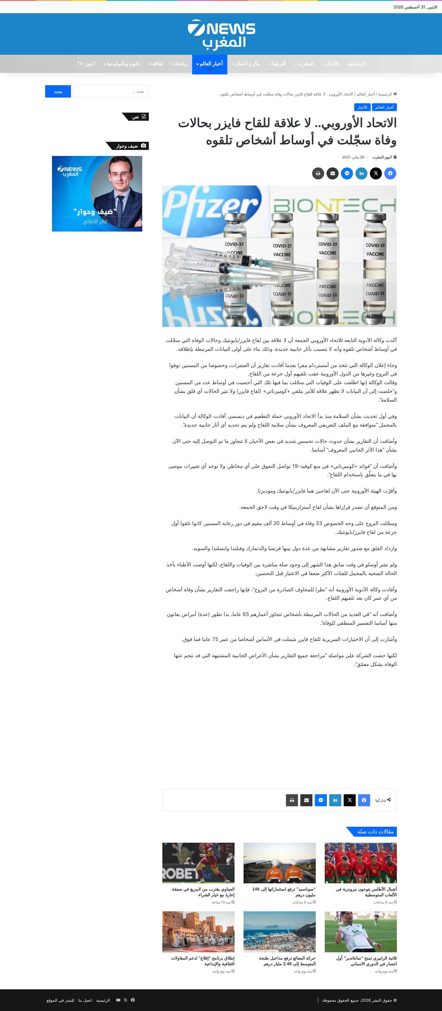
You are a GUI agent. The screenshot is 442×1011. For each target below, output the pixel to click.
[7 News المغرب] (221, 34)
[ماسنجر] (347, 173)
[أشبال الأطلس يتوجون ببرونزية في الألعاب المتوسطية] (361, 863)
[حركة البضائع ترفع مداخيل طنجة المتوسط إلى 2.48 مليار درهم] (280, 931)
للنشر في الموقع (60, 1000)
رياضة (181, 64)
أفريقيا (279, 64)
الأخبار (332, 64)
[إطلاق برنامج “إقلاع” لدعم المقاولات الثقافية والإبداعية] (198, 931)
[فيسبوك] (390, 173)
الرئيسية (356, 64)
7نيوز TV (86, 64)
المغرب (306, 64)
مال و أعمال (247, 64)
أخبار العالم (211, 64)
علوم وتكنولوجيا (123, 64)
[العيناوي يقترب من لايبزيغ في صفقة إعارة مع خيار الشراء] (198, 863)
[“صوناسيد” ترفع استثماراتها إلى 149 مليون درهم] (280, 863)
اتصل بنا (85, 1000)
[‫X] (376, 173)
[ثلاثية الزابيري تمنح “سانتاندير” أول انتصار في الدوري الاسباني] (361, 931)
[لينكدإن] (361, 173)
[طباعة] (318, 173)
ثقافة (157, 64)
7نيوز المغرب (382, 157)
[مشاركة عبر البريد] (333, 173)
